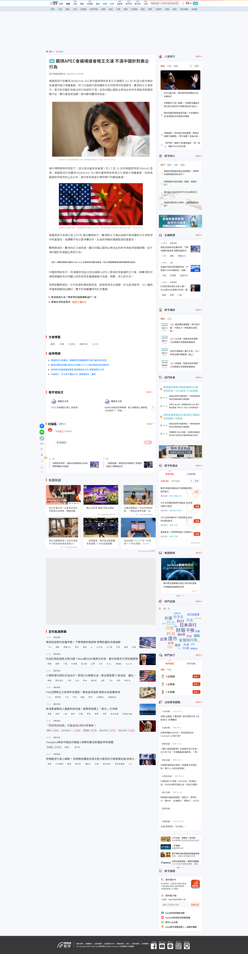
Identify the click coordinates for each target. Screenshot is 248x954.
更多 (197, 66)
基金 (98, 3)
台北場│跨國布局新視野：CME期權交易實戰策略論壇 (185, 340)
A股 (171, 262)
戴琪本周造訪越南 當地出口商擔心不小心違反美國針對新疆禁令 (80, 364)
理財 (150, 9)
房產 (143, 9)
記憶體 (171, 676)
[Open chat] (42, 467)
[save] (42, 461)
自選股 (194, 9)
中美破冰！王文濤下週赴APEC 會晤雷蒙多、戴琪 (73, 374)
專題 (167, 9)
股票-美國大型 (175, 496)
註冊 (195, 3)
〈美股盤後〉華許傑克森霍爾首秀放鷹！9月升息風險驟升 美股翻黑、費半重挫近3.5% (101, 542)
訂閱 (146, 3)
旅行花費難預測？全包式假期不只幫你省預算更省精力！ (63, 542)
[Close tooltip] (63, 467)
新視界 (159, 9)
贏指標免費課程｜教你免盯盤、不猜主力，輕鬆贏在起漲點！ (185, 327)
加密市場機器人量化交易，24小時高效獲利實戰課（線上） (184, 352)
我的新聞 (184, 9)
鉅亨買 (129, 3)
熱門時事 (94, 9)
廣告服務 (98, 943)
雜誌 (175, 9)
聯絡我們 (120, 943)
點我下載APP (79, 301)
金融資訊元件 (109, 943)
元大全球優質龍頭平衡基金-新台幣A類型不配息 (176, 504)
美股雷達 (59, 51)
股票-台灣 (174, 525)
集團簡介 (89, 943)
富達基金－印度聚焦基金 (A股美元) (177, 531)
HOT (172, 324)
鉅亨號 (138, 3)
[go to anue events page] (183, 3)
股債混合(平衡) (176, 510)
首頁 (61, 3)
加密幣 (120, 3)
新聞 (68, 3)
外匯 (105, 3)
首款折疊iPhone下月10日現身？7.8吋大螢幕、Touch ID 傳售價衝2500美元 (137, 542)
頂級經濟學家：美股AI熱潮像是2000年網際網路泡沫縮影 (70, 465)
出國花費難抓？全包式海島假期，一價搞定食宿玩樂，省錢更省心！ (138, 509)
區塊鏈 (134, 9)
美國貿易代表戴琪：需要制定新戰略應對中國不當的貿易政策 (79, 360)
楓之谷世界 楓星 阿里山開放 (100, 507)
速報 (103, 9)
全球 (112, 3)
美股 (82, 3)
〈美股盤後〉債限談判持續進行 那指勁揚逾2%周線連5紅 (124, 465)
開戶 (197, 491)
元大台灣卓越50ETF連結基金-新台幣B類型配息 (176, 519)
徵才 (128, 943)
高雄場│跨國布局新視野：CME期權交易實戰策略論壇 (185, 365)
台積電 (171, 684)
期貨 (126, 9)
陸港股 (90, 3)
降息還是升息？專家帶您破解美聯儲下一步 (74, 297)
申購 (197, 506)
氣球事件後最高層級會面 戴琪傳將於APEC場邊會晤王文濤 (77, 369)
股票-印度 (174, 536)
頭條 (53, 9)
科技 (75, 9)
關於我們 (79, 943)
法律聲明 (145, 943)
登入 (191, 3)
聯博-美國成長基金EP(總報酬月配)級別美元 (176, 490)
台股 (75, 3)
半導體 (171, 692)
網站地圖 (135, 943)
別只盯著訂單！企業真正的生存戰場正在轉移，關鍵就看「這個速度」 (63, 509)
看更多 (149, 392)
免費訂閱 (195, 905)
